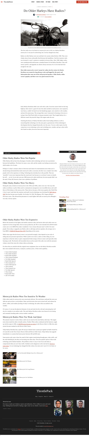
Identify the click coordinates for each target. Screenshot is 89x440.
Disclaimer (54, 420)
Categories (40, 396)
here (46, 405)
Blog (37, 396)
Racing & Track (40, 2)
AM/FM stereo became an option (27, 324)
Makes (35, 420)
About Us (46, 396)
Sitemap (58, 420)
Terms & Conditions (47, 420)
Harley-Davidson (42, 6)
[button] (1, 2)
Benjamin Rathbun (41, 14)
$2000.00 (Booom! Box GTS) (18, 231)
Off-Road (48, 2)
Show (39, 153)
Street (32, 2)
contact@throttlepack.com (48, 426)
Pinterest (9, 408)
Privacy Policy (40, 420)
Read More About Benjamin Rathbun (73, 175)
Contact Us (51, 396)
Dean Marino (48, 16)
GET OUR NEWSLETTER (82, 2)
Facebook (5, 408)
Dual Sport (55, 2)
